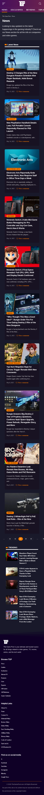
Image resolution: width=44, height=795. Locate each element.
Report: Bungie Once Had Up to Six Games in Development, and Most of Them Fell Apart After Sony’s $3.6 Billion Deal (28, 586)
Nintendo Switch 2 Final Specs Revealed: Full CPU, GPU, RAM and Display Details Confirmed (20, 273)
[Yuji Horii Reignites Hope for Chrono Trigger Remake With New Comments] (22, 353)
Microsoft (11, 119)
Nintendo (11, 216)
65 (31, 539)
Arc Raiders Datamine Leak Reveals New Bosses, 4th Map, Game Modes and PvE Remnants (21, 469)
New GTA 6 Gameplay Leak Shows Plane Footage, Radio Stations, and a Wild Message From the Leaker (28, 617)
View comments (24, 91)
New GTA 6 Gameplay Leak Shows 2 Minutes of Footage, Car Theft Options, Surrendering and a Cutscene (27, 601)
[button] (4, 4)
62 (15, 539)
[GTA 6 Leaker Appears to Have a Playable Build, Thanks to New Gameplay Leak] (12, 571)
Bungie (10, 69)
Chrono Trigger (14, 363)
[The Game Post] (22, 3)
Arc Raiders (12, 463)
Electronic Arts (14, 169)
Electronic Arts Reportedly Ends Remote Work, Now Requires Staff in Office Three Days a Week (22, 176)
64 (26, 539)
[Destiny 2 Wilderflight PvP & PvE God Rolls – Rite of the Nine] (22, 503)
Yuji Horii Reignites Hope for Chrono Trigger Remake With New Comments (21, 370)
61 (10, 539)
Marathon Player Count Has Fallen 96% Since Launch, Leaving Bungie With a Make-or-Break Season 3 (28, 558)
